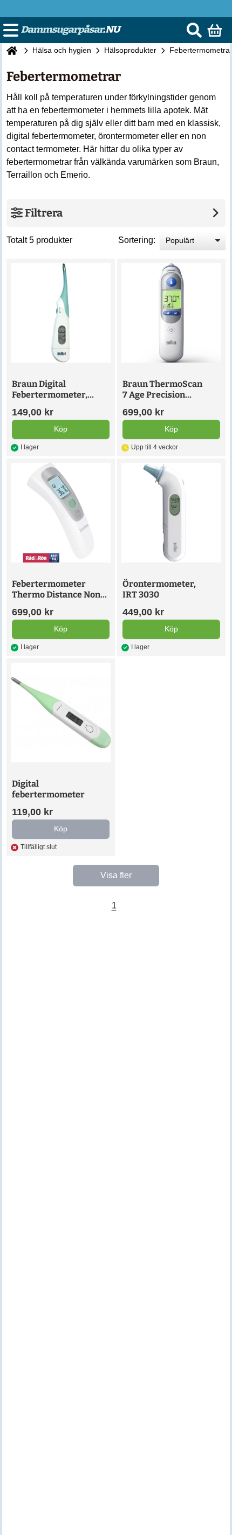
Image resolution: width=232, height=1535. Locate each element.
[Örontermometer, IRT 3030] (171, 512)
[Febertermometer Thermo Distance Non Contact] (61, 512)
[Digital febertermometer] (61, 712)
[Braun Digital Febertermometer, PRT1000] (61, 313)
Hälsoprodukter (130, 50)
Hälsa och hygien (61, 50)
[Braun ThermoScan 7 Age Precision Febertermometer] (171, 313)
